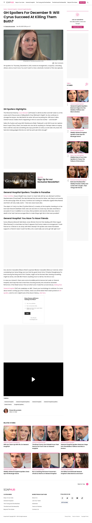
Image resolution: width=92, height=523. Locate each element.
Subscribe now (77, 27)
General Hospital (30, 2)
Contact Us (35, 509)
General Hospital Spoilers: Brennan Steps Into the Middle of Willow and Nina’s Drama (74, 446)
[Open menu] (4, 2)
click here (42, 293)
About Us (34, 498)
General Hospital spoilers (50, 401)
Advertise (35, 503)
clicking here (58, 285)
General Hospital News (38, 469)
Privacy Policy (68, 516)
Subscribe (82, 2)
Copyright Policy (84, 516)
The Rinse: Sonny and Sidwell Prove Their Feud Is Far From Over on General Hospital (45, 446)
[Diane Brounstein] (6, 411)
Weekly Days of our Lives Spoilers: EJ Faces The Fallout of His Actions (78, 159)
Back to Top (81, 484)
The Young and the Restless (43, 2)
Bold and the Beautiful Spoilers (78, 180)
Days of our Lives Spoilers (77, 155)
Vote (27, 313)
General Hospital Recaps (38, 442)
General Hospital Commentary (12, 442)
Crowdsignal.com (33, 319)
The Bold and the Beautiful (59, 2)
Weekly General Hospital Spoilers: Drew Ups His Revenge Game (78, 134)
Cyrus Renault (23, 113)
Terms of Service (76, 516)
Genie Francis (8, 404)
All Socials (64, 502)
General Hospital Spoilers (23, 401)
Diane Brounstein (10, 26)
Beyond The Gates (72, 2)
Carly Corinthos (9, 196)
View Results (33, 317)
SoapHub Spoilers (19, 404)
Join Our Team (36, 501)
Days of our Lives (19, 2)
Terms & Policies (37, 506)
